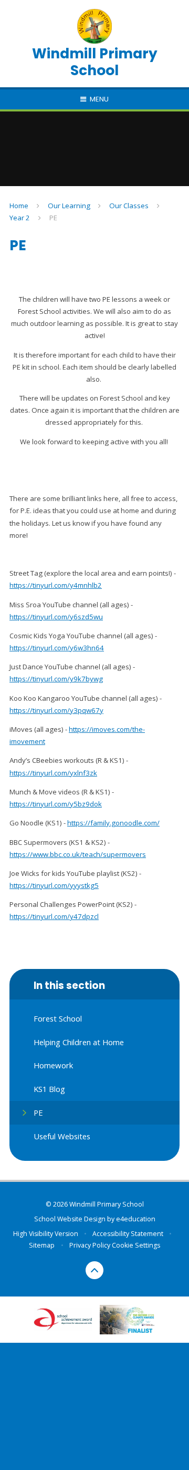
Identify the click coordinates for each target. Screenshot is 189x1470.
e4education (135, 1218)
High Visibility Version (45, 1233)
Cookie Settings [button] (136, 1245)
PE (53, 217)
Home (18, 205)
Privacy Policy (89, 1245)
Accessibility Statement (127, 1233)
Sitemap (42, 1245)
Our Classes (129, 205)
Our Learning (69, 205)
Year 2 (19, 217)
